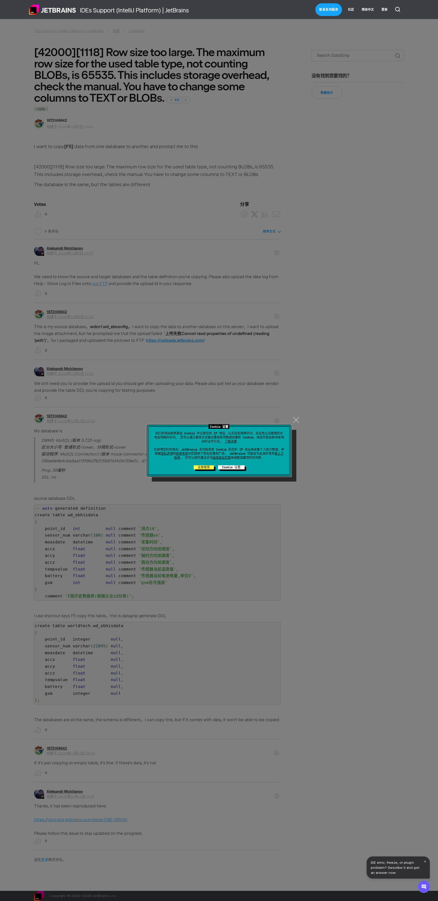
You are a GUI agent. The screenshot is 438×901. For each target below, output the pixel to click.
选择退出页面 (221, 458)
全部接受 (204, 467)
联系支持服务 (328, 9)
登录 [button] (384, 9)
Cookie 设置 (231, 467)
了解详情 (231, 441)
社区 (351, 9)
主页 (52, 10)
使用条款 (182, 454)
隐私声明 (167, 454)
